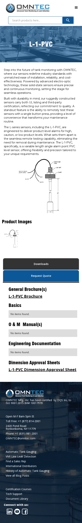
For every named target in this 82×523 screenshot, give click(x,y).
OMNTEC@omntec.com (20, 438)
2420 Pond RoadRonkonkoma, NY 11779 (21, 427)
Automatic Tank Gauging (21, 451)
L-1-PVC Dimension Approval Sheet (42, 369)
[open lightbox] (11, 239)
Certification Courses (18, 489)
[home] (24, 7)
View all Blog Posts (17, 475)
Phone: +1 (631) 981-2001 (22, 433)
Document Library (17, 498)
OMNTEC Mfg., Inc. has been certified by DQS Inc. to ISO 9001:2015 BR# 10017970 (38, 401)
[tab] (41, 264)
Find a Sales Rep (16, 461)
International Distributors (21, 466)
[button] (76, 7)
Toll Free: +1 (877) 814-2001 (23, 421)
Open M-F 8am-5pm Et (20, 416)
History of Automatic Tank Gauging (27, 471)
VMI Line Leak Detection (21, 456)
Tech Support (14, 494)
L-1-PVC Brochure (25, 296)
